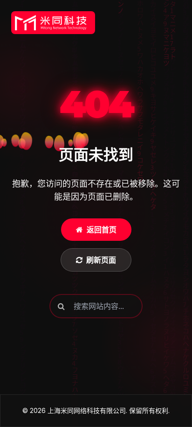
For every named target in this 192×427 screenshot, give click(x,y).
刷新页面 (101, 260)
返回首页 (102, 229)
